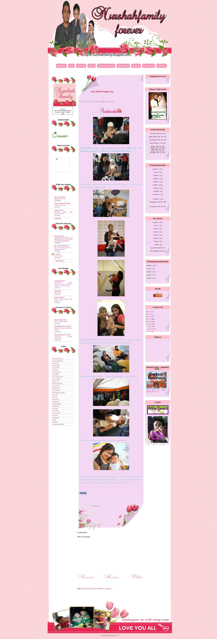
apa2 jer (54, 367)
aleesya (54, 363)
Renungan (55, 413)
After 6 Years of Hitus (60, 205)
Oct (151, 331)
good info (54, 379)
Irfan (53, 395)
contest (91, 66)
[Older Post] (136, 579)
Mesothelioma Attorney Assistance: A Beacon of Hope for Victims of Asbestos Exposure (63, 284)
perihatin (54, 406)
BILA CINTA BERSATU (61, 246)
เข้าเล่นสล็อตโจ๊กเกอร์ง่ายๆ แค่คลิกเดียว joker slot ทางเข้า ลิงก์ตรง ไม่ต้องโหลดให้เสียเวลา (63, 239)
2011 (149, 319)
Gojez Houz (57, 291)
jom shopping (148, 66)
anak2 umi (81, 66)
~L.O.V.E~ (57, 254)
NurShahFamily (105, 635)
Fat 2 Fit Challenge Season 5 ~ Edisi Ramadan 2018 (63, 248)
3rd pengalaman (56, 361)
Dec (151, 326)
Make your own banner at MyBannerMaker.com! (157, 390)
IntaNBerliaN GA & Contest (62, 326)
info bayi (54, 386)
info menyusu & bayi (106, 66)
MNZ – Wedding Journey (61, 321)
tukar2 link (162, 66)
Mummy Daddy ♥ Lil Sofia (62, 203)
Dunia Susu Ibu (59, 236)
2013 (149, 314)
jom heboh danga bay (102, 91)
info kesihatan (123, 66)
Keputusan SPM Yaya (60, 198)
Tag (53, 420)
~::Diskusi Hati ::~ (59, 261)
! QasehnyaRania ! (59, 281)
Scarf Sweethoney (59, 297)
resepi (53, 415)
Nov (151, 329)
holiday (54, 381)
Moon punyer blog (59, 197)
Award (54, 370)
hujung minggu (56, 383)
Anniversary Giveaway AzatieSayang (63, 337)
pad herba (54, 401)
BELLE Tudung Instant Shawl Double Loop (63, 300)
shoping (54, 417)
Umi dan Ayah (56, 424)
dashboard (61, 66)
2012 (149, 316)
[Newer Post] (85, 579)
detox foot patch (56, 377)
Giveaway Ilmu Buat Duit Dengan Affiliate (63, 329)
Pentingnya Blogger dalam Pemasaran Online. (63, 212)
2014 (149, 311)
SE (117, 635)
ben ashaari (55, 372)
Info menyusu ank (57, 392)
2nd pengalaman (56, 358)
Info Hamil (55, 390)
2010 (149, 321)
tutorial (54, 422)
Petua (53, 408)
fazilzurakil (57, 218)
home (71, 66)
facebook (136, 66)
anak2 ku (54, 365)
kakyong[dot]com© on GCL (62, 335)
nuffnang (54, 399)
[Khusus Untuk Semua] (158, 119)
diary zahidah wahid (60, 320)
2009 (149, 324)
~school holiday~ (58, 256)
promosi (54, 411)
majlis (53, 397)
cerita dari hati (58, 210)
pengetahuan (55, 404)
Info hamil (55, 388)
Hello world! (57, 292)
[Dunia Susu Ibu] (63, 171)
